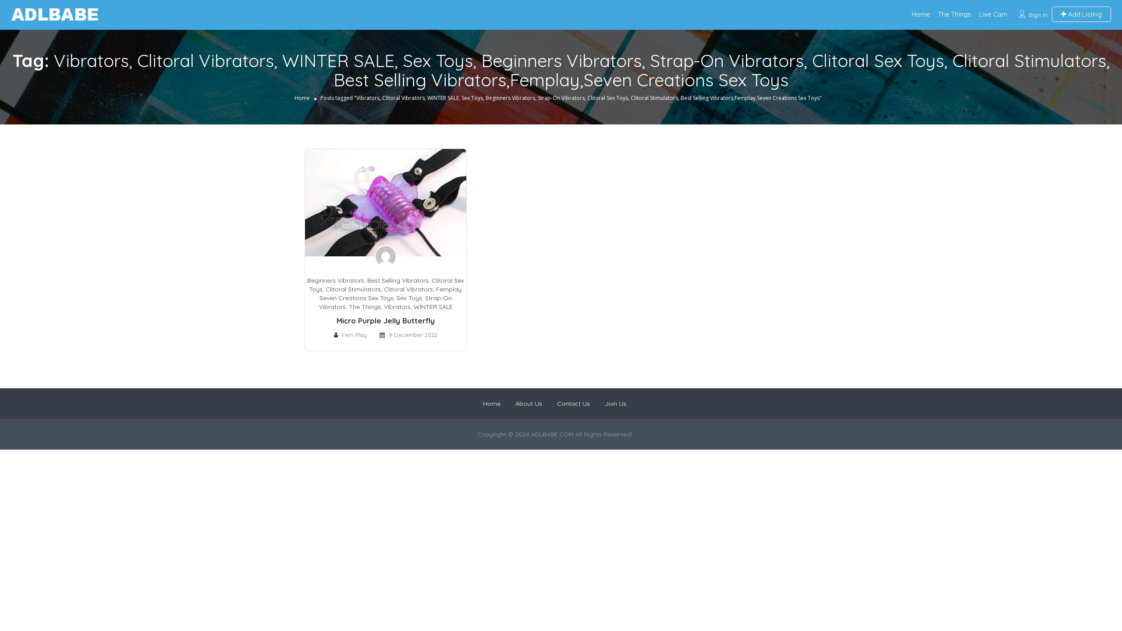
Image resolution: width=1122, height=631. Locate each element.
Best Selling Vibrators (398, 280)
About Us (528, 404)
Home (921, 14)
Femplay (449, 289)
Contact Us (573, 404)
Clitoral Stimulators (353, 289)
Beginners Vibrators (335, 280)
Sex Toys (409, 298)
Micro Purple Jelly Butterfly (386, 320)
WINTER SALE (433, 307)
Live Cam (993, 14)
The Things (954, 14)
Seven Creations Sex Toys (357, 298)
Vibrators (397, 307)
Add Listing (1084, 14)
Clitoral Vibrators (408, 289)
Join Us (615, 404)
